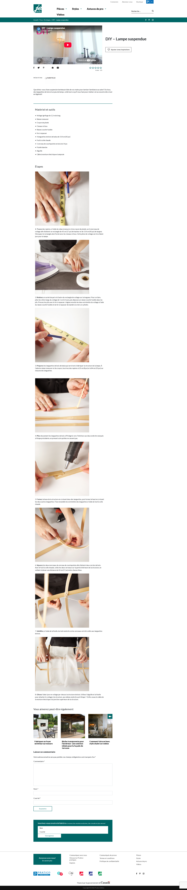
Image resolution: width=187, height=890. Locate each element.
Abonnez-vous (127, 2)
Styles (75, 8)
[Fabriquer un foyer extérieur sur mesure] (45, 726)
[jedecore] (91, 873)
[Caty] (71, 873)
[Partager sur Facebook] (33, 68)
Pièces (60, 8)
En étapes (47, 20)
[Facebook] (145, 20)
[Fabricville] (50, 78)
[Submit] (152, 11)
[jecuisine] (82, 873)
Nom (35, 789)
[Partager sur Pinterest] (43, 68)
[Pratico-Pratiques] (42, 873)
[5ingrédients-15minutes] (60, 873)
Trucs (41, 20)
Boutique (139, 2)
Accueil (35, 20)
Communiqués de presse (108, 855)
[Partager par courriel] (58, 68)
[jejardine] (100, 873)
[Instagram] (153, 20)
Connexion (114, 2)
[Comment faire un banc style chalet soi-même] (100, 726)
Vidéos (60, 14)
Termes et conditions (107, 858)
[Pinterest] (149, 20)
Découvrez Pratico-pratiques (76, 859)
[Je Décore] (42, 9)
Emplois (72, 863)
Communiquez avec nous (78, 855)
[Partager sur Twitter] (39, 68)
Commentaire (39, 761)
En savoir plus (47, 859)
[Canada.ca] (105, 882)
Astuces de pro (95, 8)
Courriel (37, 798)
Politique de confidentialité (109, 861)
